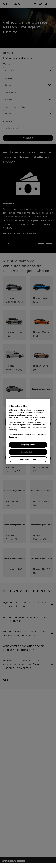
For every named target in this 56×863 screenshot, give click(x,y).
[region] (28, 431)
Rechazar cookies (28, 452)
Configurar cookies (28, 459)
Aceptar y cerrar (28, 445)
